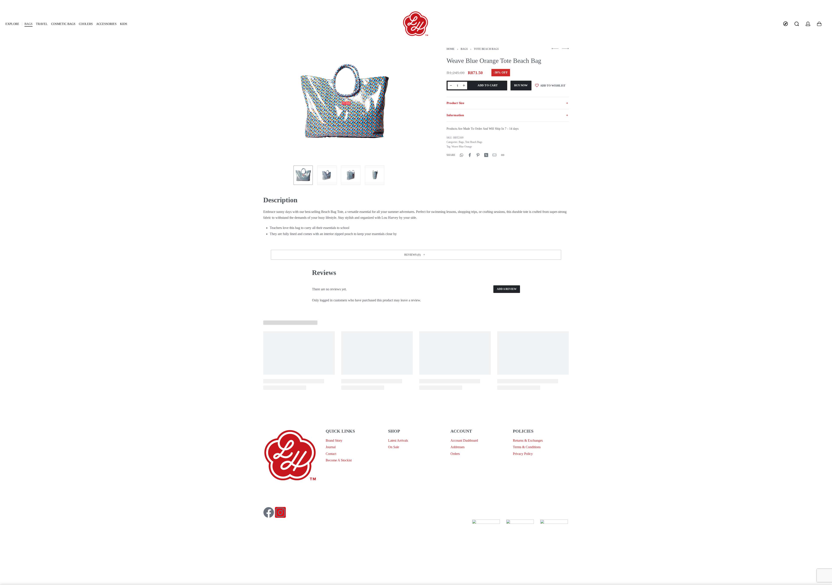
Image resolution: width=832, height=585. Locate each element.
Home (451, 49)
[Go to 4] (374, 175)
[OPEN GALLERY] (344, 104)
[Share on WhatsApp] (461, 155)
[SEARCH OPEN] (796, 23)
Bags (464, 49)
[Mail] (494, 155)
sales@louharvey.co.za (278, 489)
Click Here (415, 522)
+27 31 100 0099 (275, 500)
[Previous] (275, 104)
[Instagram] (280, 512)
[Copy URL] (503, 155)
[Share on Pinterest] (478, 155)
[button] (416, 255)
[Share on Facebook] (470, 155)
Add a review (507, 289)
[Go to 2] (327, 175)
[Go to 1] (303, 175)
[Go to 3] (351, 175)
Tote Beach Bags (486, 49)
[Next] (413, 104)
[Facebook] (268, 512)
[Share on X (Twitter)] (486, 155)
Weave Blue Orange (462, 146)
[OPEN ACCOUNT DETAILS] (808, 23)
